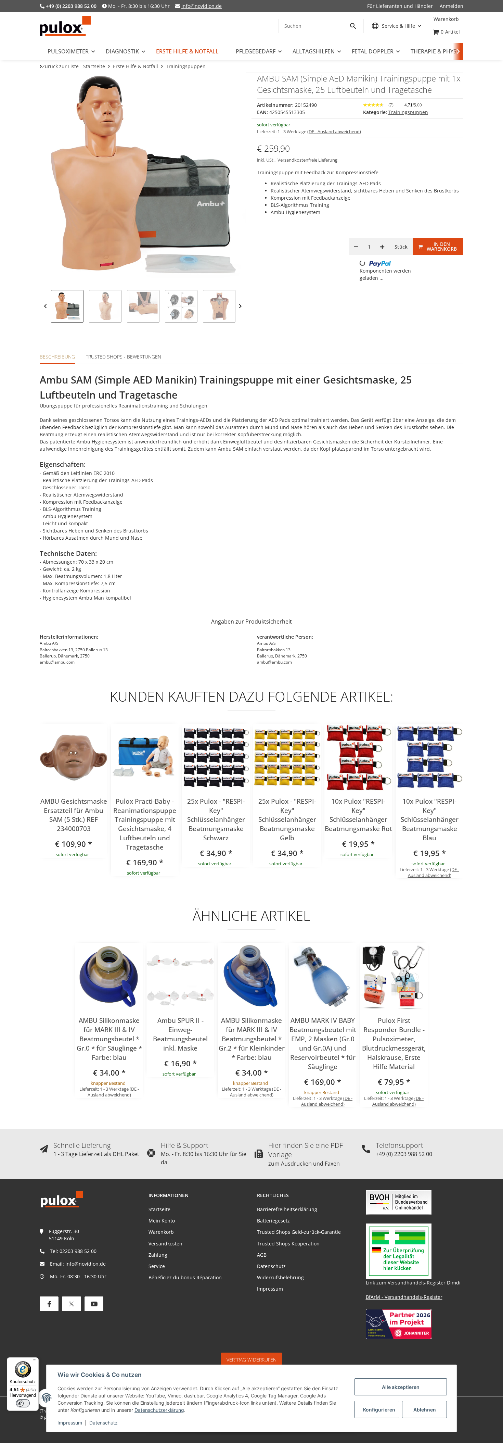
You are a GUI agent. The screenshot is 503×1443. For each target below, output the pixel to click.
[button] (396, 26)
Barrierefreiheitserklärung (287, 1209)
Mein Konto (162, 1220)
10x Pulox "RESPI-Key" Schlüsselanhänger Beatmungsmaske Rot (358, 815)
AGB (262, 1255)
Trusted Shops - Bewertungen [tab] (123, 356)
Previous (45, 306)
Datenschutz (103, 1423)
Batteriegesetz (273, 1220)
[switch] (23, 1403)
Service (157, 1266)
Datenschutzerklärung (159, 1410)
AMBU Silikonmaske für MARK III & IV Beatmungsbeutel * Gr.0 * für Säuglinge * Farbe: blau (109, 1039)
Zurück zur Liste (60, 66)
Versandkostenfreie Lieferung (307, 160)
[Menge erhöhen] (382, 246)
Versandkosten (165, 1243)
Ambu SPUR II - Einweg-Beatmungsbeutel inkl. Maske (180, 1034)
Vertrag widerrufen (251, 1359)
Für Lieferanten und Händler (400, 6)
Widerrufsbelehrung (280, 1277)
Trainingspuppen (408, 112)
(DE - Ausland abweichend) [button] (334, 131)
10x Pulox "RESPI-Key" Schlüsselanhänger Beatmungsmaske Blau (430, 820)
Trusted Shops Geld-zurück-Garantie (299, 1232)
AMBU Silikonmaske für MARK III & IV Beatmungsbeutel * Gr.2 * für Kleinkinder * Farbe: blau (252, 1039)
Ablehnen (424, 1410)
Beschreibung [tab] (57, 356)
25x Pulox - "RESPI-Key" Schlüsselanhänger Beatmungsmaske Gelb (287, 820)
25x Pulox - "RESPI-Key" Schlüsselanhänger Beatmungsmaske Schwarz (216, 820)
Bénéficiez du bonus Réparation (185, 1277)
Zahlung (158, 1255)
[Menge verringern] (356, 246)
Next (240, 306)
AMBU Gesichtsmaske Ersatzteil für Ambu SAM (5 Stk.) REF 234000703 (73, 815)
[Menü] (34, 1361)
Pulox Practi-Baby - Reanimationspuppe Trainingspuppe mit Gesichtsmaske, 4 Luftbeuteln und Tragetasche (144, 824)
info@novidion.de (201, 6)
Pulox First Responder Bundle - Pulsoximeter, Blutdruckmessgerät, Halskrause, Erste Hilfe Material (394, 1043)
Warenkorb (161, 1232)
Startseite (159, 1209)
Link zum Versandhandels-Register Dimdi (413, 1282)
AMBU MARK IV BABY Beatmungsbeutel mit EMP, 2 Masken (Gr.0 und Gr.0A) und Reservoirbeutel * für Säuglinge (322, 1043)
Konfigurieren (379, 1410)
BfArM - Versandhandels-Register (404, 1297)
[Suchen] (356, 26)
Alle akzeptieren (401, 1387)
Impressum (69, 1423)
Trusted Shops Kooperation (288, 1243)
